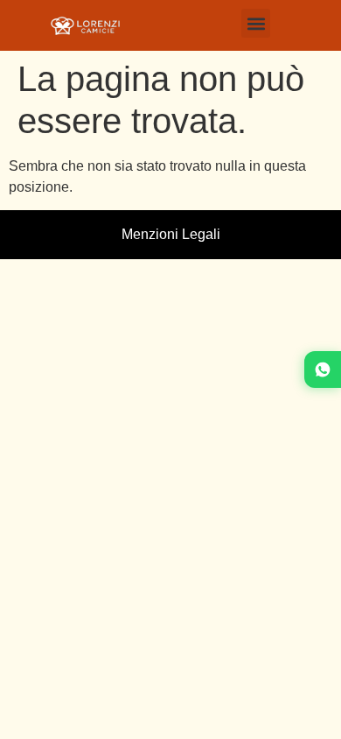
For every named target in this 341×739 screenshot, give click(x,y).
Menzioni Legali (171, 234)
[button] (255, 23)
